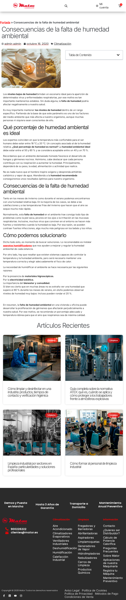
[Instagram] (21, 595)
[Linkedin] (9, 595)
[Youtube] (15, 595)
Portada (5, 22)
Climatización (62, 43)
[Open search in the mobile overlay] (66, 6)
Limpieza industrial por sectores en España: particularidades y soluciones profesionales (31, 466)
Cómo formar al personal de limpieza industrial (93, 465)
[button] (118, 55)
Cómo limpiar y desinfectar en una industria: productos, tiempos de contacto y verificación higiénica (29, 392)
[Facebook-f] (4, 595)
